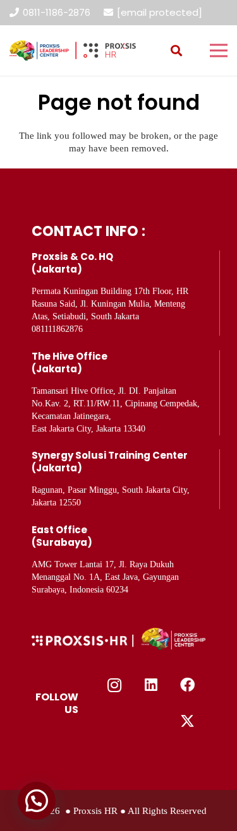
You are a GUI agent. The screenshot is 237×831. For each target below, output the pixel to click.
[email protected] (159, 12)
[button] (176, 50)
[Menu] (218, 50)
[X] (187, 722)
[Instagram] (115, 685)
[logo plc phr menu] (72, 50)
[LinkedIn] (151, 685)
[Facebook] (187, 685)
